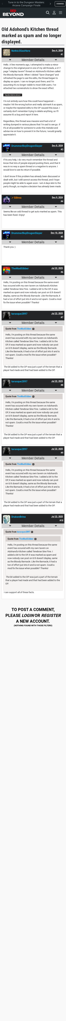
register (51, 615)
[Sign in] (54, 13)
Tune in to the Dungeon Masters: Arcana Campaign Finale (26, 4)
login (28, 615)
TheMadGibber (24, 328)
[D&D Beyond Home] (13, 12)
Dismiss (60, 4)
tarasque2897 (23, 532)
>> (33, 329)
